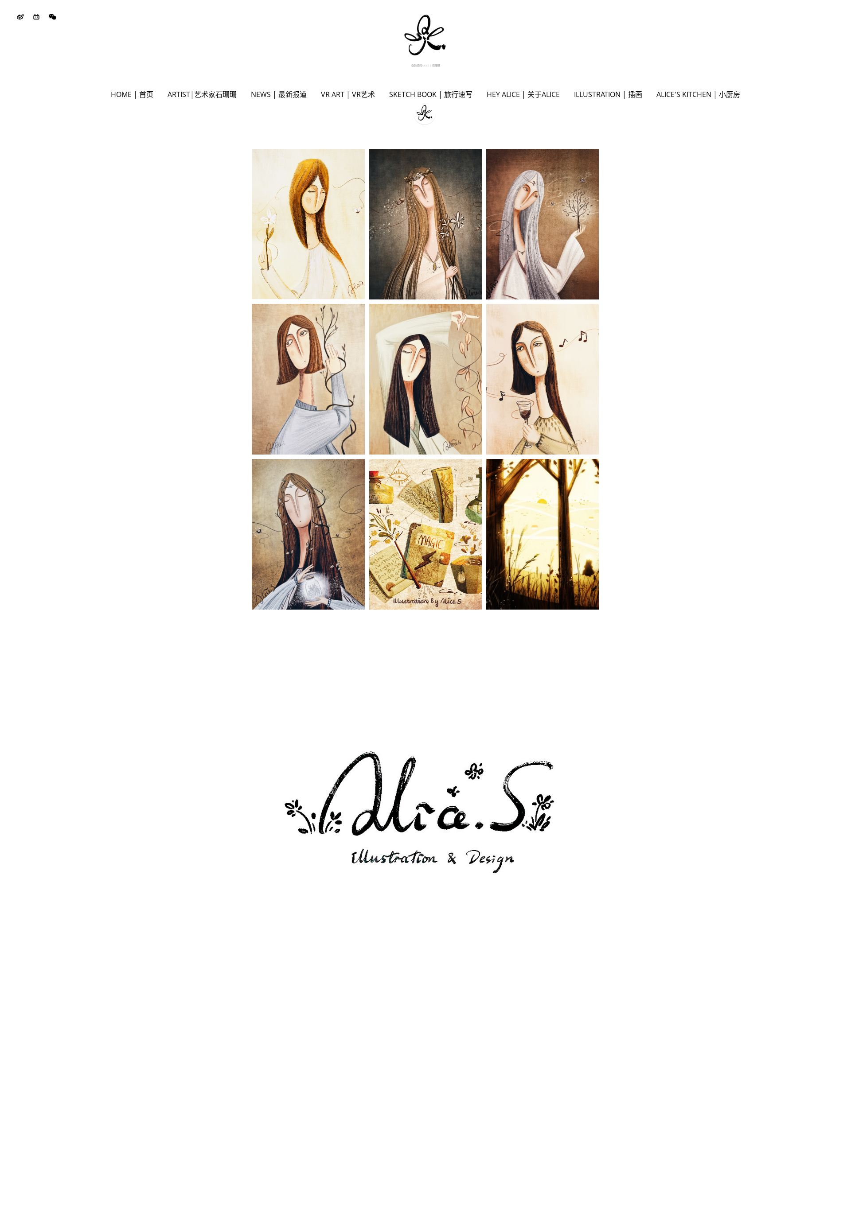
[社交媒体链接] (20, 16)
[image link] (425, 35)
